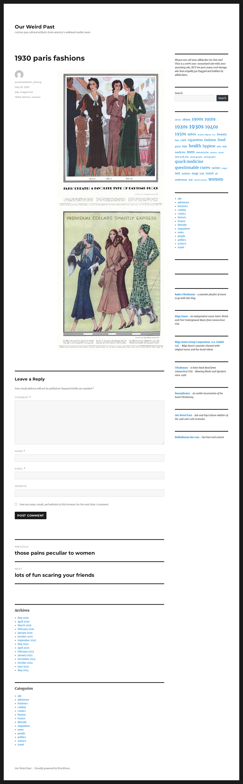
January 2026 (25, 632)
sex (177, 173)
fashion (26, 97)
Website (21, 486)
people (21, 733)
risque (224, 168)
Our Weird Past (35, 27)
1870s (178, 119)
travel (21, 744)
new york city (182, 156)
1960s (191, 134)
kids (225, 146)
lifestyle (22, 722)
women (36, 97)
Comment (23, 397)
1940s (211, 127)
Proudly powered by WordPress (52, 768)
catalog (22, 707)
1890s (186, 119)
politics (22, 737)
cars (183, 140)
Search (179, 93)
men (191, 152)
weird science (200, 180)
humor (21, 718)
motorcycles (202, 152)
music (221, 152)
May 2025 (23, 644)
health (195, 145)
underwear (181, 179)
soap (195, 173)
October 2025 (25, 636)
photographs (210, 157)
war (191, 179)
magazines (26, 92)
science (22, 740)
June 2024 (23, 666)
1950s (180, 133)
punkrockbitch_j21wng (28, 82)
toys (202, 173)
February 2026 (26, 629)
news (21, 729)
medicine (180, 152)
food (221, 140)
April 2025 (23, 647)
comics (22, 711)
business (23, 703)
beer (177, 140)
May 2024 (23, 670)
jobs (219, 146)
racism (216, 168)
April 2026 (24, 621)
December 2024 (26, 659)
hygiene (209, 146)
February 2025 (26, 651)
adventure (23, 699)
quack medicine (189, 161)
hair (184, 146)
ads (17, 92)
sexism (186, 173)
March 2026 (24, 625)
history (22, 714)
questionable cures (192, 167)
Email (20, 468)
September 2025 (27, 640)
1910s (210, 119)
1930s (18, 97)
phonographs (196, 157)
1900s (197, 119)
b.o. (214, 135)
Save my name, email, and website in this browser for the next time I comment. (64, 504)
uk (216, 173)
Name (20, 451)
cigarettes (195, 140)
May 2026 (23, 617)
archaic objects (204, 135)
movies (213, 152)
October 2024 (25, 662)
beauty (222, 134)
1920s (181, 127)
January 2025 (25, 655)
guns (178, 146)
